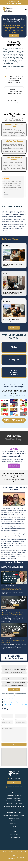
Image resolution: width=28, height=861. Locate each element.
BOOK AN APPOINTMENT (15, 3)
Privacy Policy (14, 855)
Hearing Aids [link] (14, 360)
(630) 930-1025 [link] (8, 699)
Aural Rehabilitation (12, 840)
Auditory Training (14, 821)
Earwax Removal (14, 823)
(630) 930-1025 (15, 778)
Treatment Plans (14, 835)
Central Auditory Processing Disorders (14, 815)
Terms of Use (14, 856)
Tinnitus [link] (14, 347)
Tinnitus (14, 826)
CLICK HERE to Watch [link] (14, 420)
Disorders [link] (14, 374)
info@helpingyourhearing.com (12, 702)
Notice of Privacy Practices (14, 858)
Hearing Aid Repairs (14, 818)
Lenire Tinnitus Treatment (14, 837)
